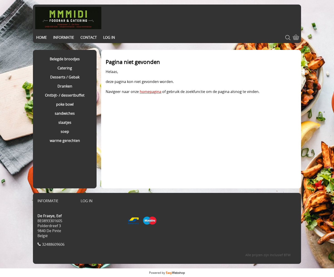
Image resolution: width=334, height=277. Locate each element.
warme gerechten (65, 140)
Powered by (167, 273)
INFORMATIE (63, 37)
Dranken (64, 86)
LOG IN (109, 37)
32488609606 (53, 244)
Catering (64, 68)
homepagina (150, 91)
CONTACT (88, 37)
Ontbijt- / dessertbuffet (65, 95)
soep (65, 131)
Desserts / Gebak (65, 77)
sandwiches (65, 113)
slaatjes (64, 122)
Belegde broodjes (65, 58)
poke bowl (65, 104)
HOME (41, 37)
